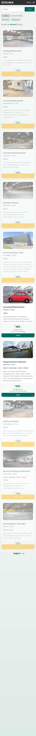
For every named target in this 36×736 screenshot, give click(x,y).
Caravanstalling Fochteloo (14, 153)
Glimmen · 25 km (9, 365)
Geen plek (18, 74)
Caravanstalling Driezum (13, 307)
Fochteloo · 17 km (9, 205)
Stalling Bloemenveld (12, 51)
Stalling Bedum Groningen (14, 523)
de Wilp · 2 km (8, 54)
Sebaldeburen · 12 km (11, 103)
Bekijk (18, 335)
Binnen (7, 20)
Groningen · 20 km (9, 255)
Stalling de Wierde (11, 421)
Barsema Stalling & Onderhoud (16, 471)
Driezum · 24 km (9, 310)
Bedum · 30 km (8, 526)
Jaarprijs (17, 20)
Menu (29, 2)
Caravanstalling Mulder (13, 100)
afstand (13, 24)
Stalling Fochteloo (11, 202)
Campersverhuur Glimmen (14, 362)
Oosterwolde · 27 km (10, 424)
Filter (5, 16)
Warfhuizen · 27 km (10, 474)
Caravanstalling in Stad (13, 252)
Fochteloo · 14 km (9, 156)
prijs (20, 24)
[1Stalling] (7, 2)
